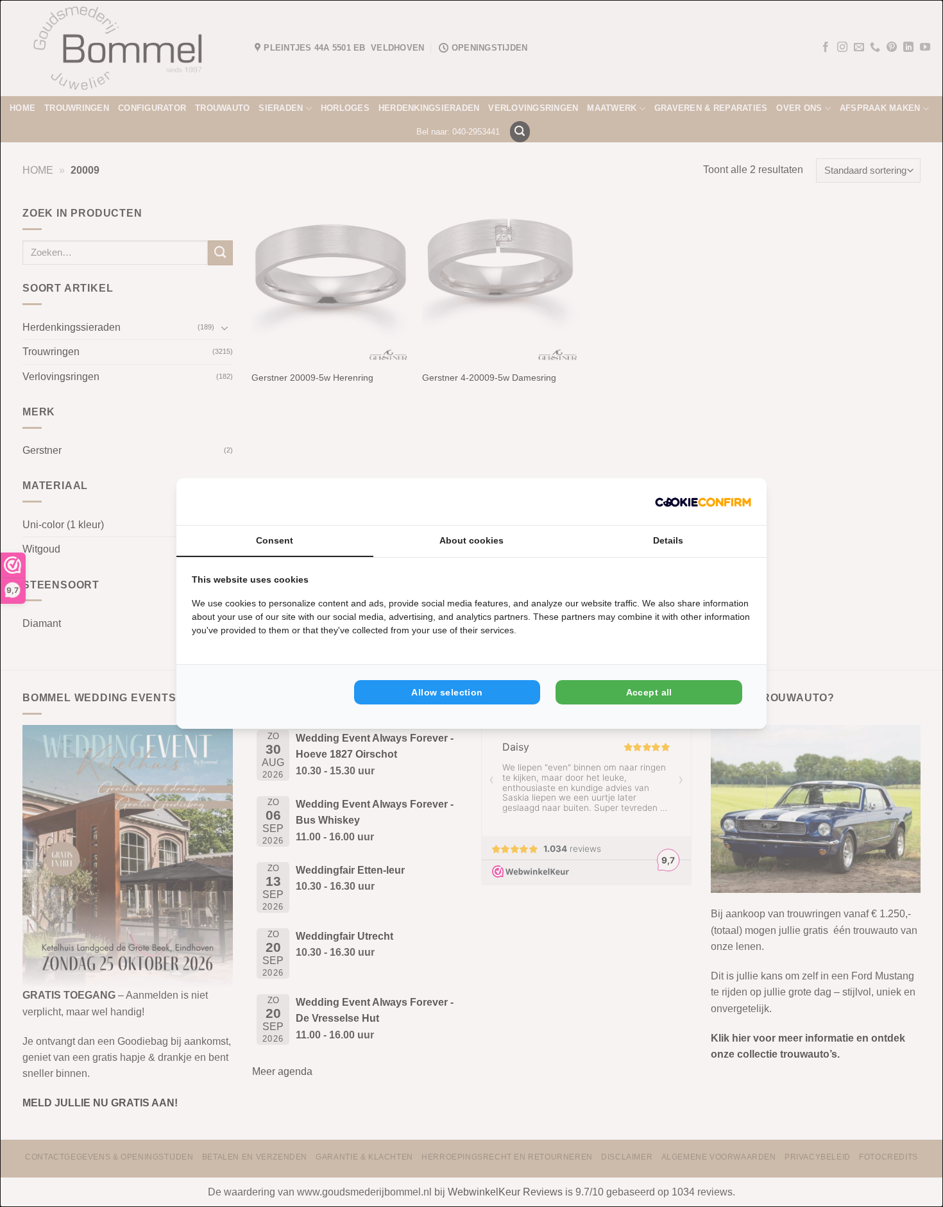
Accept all (649, 692)
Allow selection (446, 692)
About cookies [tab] (471, 540)
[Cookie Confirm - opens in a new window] (703, 502)
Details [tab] (668, 540)
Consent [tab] (274, 540)
